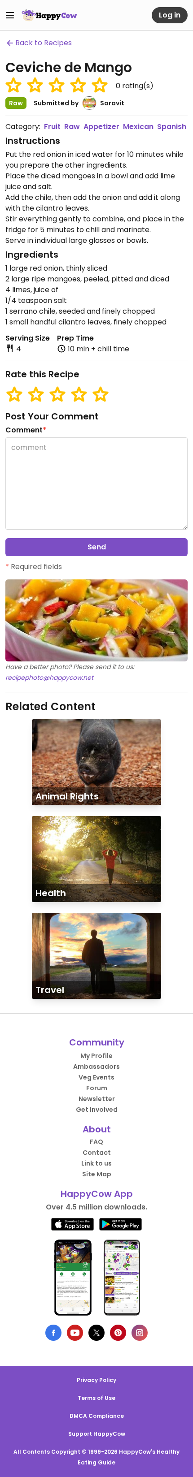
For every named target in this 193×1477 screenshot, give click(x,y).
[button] (13, 85)
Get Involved (97, 1109)
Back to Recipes (43, 43)
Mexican (138, 126)
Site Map (96, 1174)
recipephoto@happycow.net (49, 677)
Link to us (96, 1163)
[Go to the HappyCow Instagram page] (140, 1333)
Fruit (52, 126)
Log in (169, 15)
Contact (97, 1152)
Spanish (171, 126)
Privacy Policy (96, 1380)
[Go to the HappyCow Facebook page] (53, 1333)
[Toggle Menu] (10, 15)
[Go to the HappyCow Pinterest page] (118, 1333)
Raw (72, 126)
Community (96, 1042)
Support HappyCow (96, 1434)
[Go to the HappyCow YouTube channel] (75, 1333)
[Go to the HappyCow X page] (96, 1333)
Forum (96, 1088)
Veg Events (96, 1077)
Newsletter (97, 1098)
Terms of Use (96, 1398)
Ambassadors (96, 1066)
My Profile (96, 1055)
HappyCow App (97, 1194)
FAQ (96, 1141)
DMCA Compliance (97, 1416)
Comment (25, 430)
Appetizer (101, 126)
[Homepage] (49, 15)
